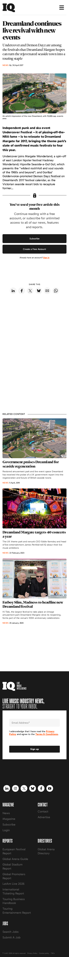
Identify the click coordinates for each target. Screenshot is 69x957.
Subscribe (34, 238)
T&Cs (53, 953)
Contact (43, 811)
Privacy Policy (32, 953)
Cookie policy (44, 953)
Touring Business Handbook (14, 901)
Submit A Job (11, 937)
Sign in (46, 257)
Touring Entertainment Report (17, 911)
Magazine (9, 819)
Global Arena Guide (15, 859)
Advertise (44, 817)
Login (6, 830)
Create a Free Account (34, 249)
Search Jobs (11, 932)
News (6, 813)
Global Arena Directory (46, 851)
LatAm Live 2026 (13, 884)
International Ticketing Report (13, 891)
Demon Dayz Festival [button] (47, 176)
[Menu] (61, 7)
